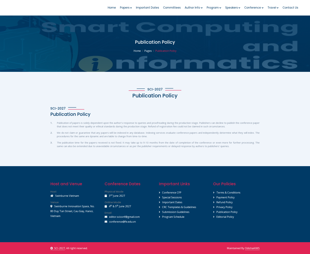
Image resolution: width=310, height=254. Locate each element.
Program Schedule (172, 217)
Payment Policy (225, 197)
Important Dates (147, 8)
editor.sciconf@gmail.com (124, 217)
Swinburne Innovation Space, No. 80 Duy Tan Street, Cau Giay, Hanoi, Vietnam (72, 211)
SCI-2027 (59, 248)
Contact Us (290, 8)
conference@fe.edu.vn (122, 221)
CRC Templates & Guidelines (178, 207)
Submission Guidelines (175, 212)
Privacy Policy (224, 207)
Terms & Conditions (228, 192)
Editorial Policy (225, 217)
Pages (148, 51)
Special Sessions (171, 197)
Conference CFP (171, 192)
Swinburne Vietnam (67, 196)
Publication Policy (227, 212)
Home (112, 8)
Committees (172, 8)
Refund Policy (224, 202)
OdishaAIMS (252, 248)
